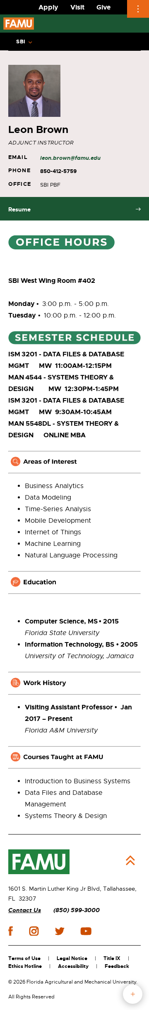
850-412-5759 (58, 171)
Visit (77, 7)
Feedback (117, 966)
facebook (10, 931)
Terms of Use (24, 958)
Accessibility (73, 966)
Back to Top (130, 860)
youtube (86, 931)
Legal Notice (72, 958)
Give (103, 7)
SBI (21, 41)
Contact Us (24, 910)
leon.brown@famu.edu (70, 158)
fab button (132, 994)
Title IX (111, 958)
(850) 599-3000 (76, 910)
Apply (48, 7)
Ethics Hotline (25, 966)
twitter (59, 931)
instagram (33, 931)
